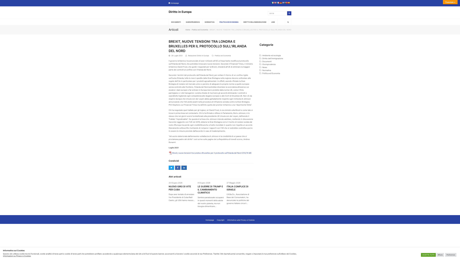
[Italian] (273, 3)
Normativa (266, 70)
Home (187, 30)
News (264, 67)
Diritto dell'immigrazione (272, 58)
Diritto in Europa (180, 12)
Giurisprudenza (269, 64)
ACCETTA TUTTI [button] (428, 255)
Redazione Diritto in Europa (198, 56)
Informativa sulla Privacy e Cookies (241, 220)
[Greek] (283, 3)
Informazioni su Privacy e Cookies (17, 256)
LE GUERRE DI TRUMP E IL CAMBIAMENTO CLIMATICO (210, 189)
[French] (278, 3)
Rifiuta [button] (440, 255)
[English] (275, 3)
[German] (280, 3)
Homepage (174, 3)
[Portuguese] (286, 3)
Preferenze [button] (451, 255)
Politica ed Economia (200, 30)
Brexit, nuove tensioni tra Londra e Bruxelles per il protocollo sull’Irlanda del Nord (206, 153)
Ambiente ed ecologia (271, 55)
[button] (288, 22)
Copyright (220, 220)
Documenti (267, 61)
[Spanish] (288, 3)
